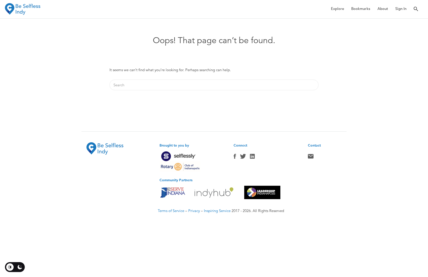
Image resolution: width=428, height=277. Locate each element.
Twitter (243, 157)
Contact (311, 157)
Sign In (400, 8)
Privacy (194, 210)
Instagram (252, 157)
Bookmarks (360, 8)
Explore (337, 8)
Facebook (235, 157)
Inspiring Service (217, 210)
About (382, 8)
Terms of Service (171, 210)
